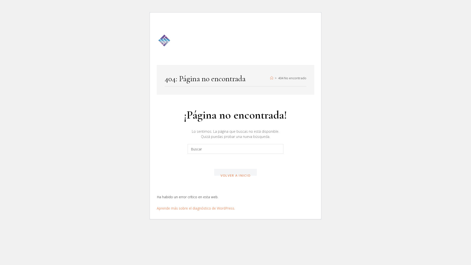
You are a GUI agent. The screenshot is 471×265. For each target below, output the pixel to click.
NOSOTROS (237, 28)
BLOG (292, 28)
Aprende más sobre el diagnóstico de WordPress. (196, 208)
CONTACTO (251, 52)
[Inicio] (271, 78)
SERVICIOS (267, 28)
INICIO (212, 28)
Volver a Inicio (236, 174)
